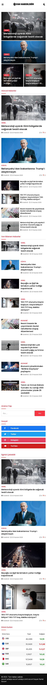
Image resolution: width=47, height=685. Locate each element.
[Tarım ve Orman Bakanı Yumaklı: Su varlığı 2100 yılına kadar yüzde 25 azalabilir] (10, 386)
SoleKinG (6, 132)
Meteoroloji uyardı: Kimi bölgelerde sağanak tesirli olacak (23, 35)
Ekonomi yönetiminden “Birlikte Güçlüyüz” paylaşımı (32, 369)
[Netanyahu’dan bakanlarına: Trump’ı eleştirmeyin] (23, 150)
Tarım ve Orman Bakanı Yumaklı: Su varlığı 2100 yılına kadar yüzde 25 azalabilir (32, 389)
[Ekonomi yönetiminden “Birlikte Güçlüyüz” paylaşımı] (10, 367)
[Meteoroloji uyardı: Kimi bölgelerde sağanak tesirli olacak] (23, 107)
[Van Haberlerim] (23, 4)
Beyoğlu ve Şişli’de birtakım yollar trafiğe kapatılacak (12, 81)
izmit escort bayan (31, 679)
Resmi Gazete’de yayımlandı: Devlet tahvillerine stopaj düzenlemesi (32, 211)
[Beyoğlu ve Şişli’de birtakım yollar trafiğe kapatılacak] (10, 185)
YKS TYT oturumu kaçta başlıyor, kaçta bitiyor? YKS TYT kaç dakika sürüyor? (34, 81)
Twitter (13, 434)
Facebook (15, 428)
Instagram (14, 440)
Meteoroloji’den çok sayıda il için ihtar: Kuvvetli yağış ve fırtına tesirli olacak (32, 225)
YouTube (14, 446)
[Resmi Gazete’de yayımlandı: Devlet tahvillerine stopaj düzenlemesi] (10, 213)
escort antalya (6, 679)
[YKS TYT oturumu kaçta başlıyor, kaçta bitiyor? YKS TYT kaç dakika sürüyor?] (10, 199)
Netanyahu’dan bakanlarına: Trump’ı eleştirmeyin (21, 58)
